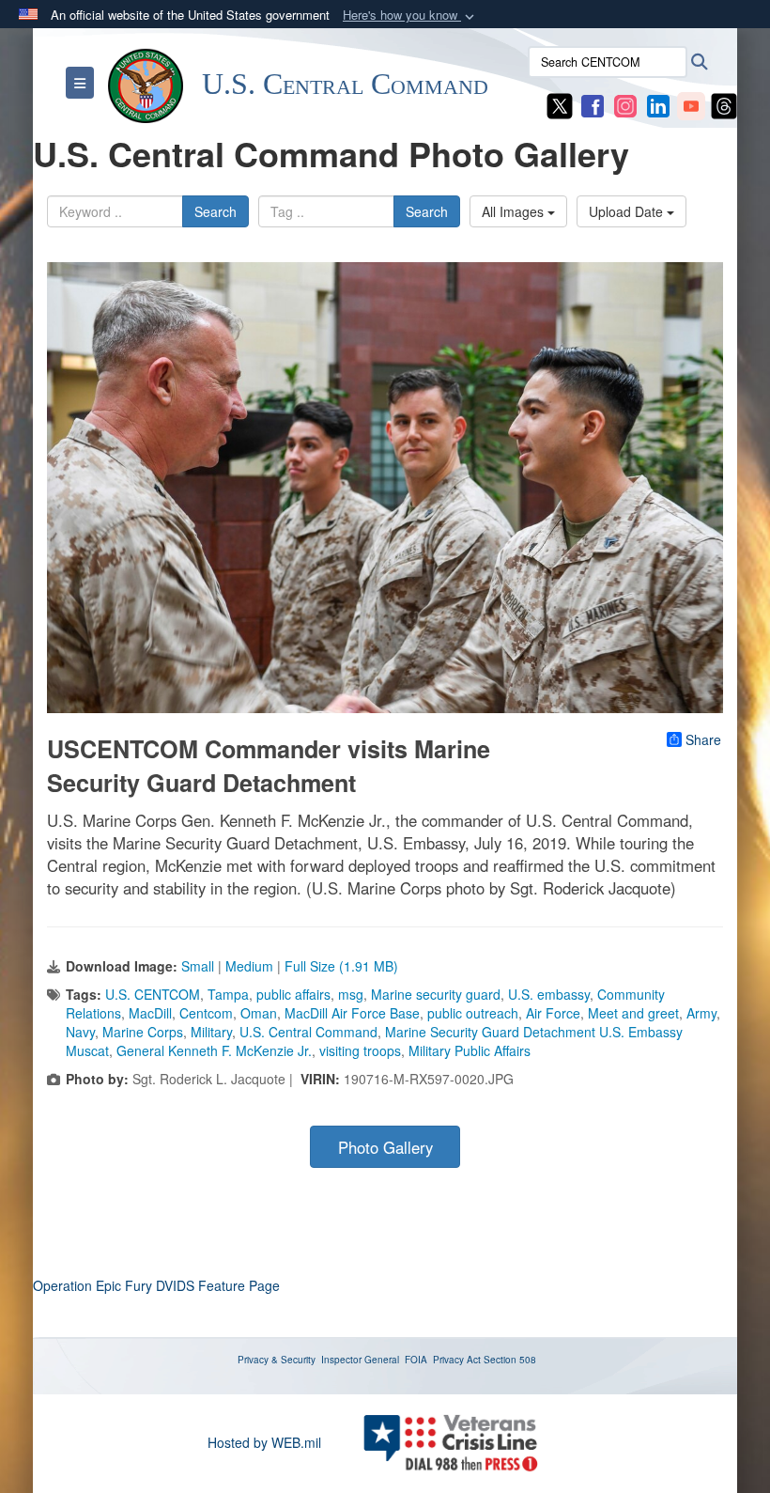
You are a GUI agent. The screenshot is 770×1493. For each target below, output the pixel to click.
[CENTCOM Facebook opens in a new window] (593, 104)
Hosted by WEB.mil (264, 1442)
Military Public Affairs (469, 1050)
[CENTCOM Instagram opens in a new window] (625, 104)
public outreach (472, 1012)
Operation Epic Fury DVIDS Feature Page (156, 1285)
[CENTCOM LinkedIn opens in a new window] (658, 104)
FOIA (416, 1359)
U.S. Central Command (308, 1031)
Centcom (206, 1012)
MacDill (150, 1012)
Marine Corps (142, 1031)
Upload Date (628, 211)
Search (215, 211)
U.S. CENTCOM (152, 994)
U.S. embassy (549, 994)
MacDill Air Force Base (352, 1012)
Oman (258, 1012)
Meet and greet (633, 1012)
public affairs (293, 994)
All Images (514, 211)
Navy (80, 1031)
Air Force (553, 1012)
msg (350, 994)
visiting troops (360, 1050)
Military (211, 1031)
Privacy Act (457, 1359)
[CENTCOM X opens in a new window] (560, 104)
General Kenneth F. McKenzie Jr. (214, 1050)
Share (703, 739)
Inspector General (360, 1359)
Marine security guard (435, 994)
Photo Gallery (385, 1147)
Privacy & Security (277, 1359)
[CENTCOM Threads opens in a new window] (724, 104)
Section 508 (510, 1359)
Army (701, 1012)
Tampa (228, 994)
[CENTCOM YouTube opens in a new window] (691, 104)
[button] (410, 15)
